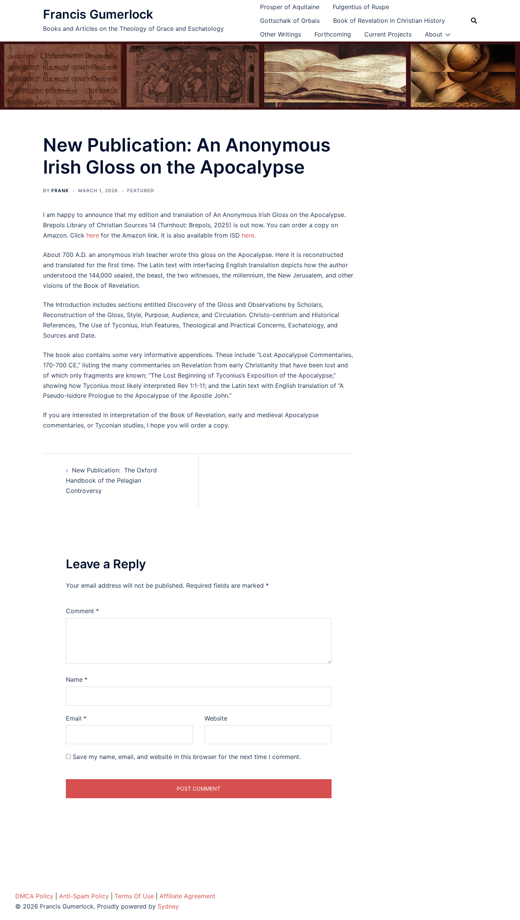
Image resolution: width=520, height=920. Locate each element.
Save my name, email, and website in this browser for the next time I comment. (187, 757)
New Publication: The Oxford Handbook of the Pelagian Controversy (111, 480)
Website (215, 718)
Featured (140, 190)
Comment (82, 611)
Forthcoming (332, 34)
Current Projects (388, 34)
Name (77, 679)
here (92, 235)
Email (76, 718)
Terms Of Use (134, 896)
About (433, 34)
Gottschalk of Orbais (290, 20)
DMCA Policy (34, 896)
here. (249, 235)
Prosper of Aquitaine (289, 7)
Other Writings (280, 34)
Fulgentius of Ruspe (361, 7)
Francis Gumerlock (98, 14)
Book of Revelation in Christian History (389, 20)
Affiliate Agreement (187, 896)
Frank (60, 190)
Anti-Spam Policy (84, 896)
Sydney (168, 906)
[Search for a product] (474, 21)
